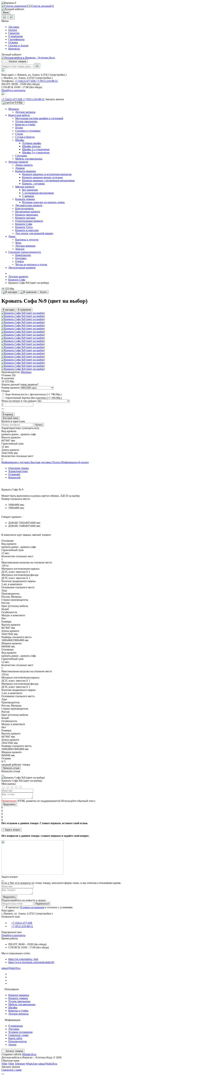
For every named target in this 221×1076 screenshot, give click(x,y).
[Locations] (4, 17)
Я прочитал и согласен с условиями (39, 907)
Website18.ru (29, 1054)
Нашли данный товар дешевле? (20, 384)
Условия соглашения (32, 907)
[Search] (37, 65)
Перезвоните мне (11, 932)
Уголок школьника (19, 1001)
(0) (13, 375)
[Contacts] (11, 17)
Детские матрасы (18, 1013)
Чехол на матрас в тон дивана (19, 400)
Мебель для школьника (21, 1004)
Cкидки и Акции (18, 45)
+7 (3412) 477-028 (25, 80)
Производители (17, 1041)
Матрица (26, 372)
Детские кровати (18, 276)
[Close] (2, 775)
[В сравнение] (28, 292)
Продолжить (9, 804)
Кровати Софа (16, 279)
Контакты (14, 48)
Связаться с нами (18, 1035)
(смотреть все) (30, 428)
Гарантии (14, 33)
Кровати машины (18, 995)
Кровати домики (18, 998)
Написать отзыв (11, 768)
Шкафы (12, 1007)
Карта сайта (15, 1038)
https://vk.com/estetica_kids (23, 959)
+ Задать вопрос (11, 829)
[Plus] (2, 408)
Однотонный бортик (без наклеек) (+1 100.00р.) (34, 397)
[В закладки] (10, 292)
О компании (15, 36)
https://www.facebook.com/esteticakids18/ (31, 962)
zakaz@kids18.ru (10, 968)
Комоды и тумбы (18, 1010)
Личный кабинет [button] (11, 54)
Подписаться (42, 903)
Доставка (13, 26)
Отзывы (13, 42)
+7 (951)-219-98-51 (47, 80)
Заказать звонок (54, 99)
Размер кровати (10, 387)
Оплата (12, 30)
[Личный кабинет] (110, 9)
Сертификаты (16, 39)
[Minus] (2, 411)
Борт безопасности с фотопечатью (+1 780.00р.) (33, 394)
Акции (12, 1044)
